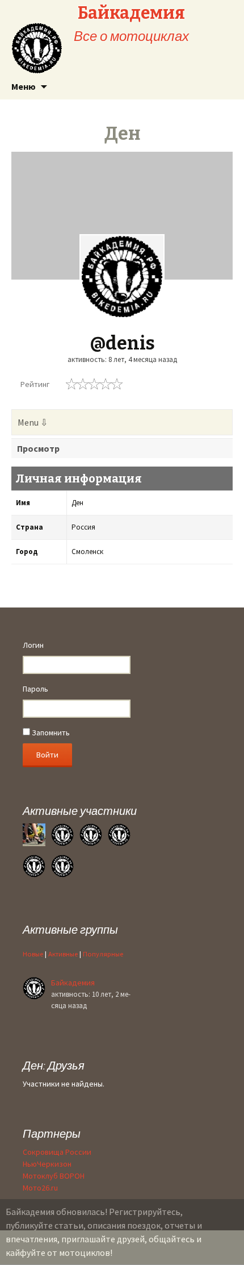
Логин (33, 645)
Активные (63, 954)
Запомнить (50, 732)
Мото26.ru (40, 1188)
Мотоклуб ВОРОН (54, 1176)
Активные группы (70, 929)
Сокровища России (57, 1152)
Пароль (35, 689)
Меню (23, 86)
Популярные (103, 954)
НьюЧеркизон (47, 1164)
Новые (33, 954)
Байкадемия (73, 982)
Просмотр (38, 448)
